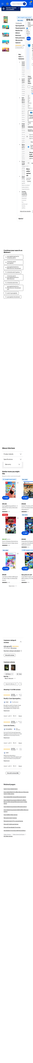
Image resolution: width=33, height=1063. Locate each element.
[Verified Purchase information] (17, 695)
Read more (7, 710)
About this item (8, 448)
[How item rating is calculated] (21, 651)
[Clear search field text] (22, 3)
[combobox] (18, 3)
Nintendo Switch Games (10, 818)
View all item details (25, 211)
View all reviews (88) (13, 773)
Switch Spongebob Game (11, 789)
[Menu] (2, 3)
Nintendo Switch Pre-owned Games (13, 821)
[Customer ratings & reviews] (21, 641)
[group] (22, 45)
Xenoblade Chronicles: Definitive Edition (15, 830)
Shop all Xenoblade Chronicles (12, 827)
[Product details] (21, 454)
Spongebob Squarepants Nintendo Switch (15, 806)
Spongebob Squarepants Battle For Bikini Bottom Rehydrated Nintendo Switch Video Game (15, 801)
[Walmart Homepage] (7, 3)
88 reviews (13, 648)
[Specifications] (21, 459)
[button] (19, 56)
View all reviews (9, 655)
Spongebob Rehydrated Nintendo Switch (15, 797)
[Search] (24, 3)
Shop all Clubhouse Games (11, 824)
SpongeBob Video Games (10, 814)
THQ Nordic (18, 23)
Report (20, 716)
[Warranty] (19, 464)
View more (11, 586)
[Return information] (27, 35)
